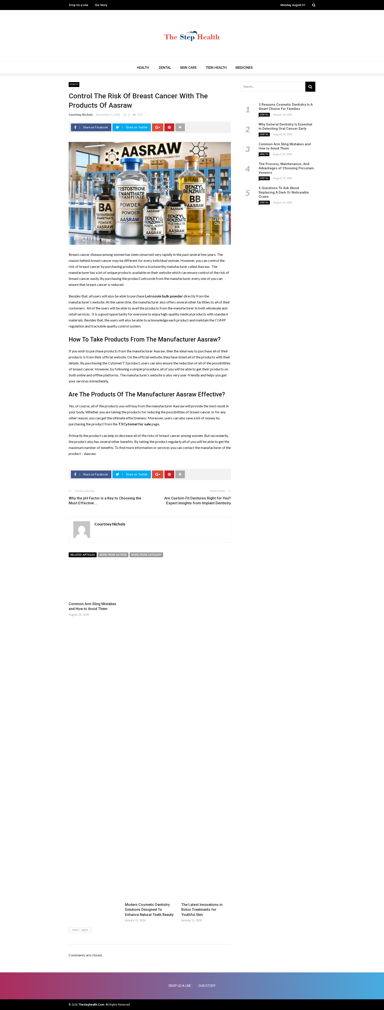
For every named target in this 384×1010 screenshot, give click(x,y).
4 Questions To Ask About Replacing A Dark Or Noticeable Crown (284, 192)
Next (85, 930)
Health (143, 68)
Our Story (101, 5)
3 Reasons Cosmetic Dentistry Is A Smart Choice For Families (286, 107)
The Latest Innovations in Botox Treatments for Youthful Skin (201, 910)
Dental (165, 68)
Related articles (82, 554)
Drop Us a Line (78, 5)
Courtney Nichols (81, 115)
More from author (113, 554)
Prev (75, 930)
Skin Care (188, 68)
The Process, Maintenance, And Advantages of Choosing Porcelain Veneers (286, 168)
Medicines (244, 68)
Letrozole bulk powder (164, 296)
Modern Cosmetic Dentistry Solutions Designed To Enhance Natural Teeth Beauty (149, 910)
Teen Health (216, 68)
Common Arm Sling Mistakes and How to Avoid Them (285, 146)
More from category (146, 554)
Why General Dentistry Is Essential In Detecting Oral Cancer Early (285, 126)
